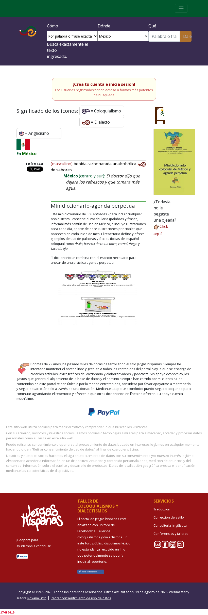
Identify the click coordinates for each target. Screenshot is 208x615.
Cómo (52, 26)
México (29, 153)
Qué (152, 26)
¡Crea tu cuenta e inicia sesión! (104, 84)
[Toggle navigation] (181, 8)
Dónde (104, 26)
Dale (187, 36)
